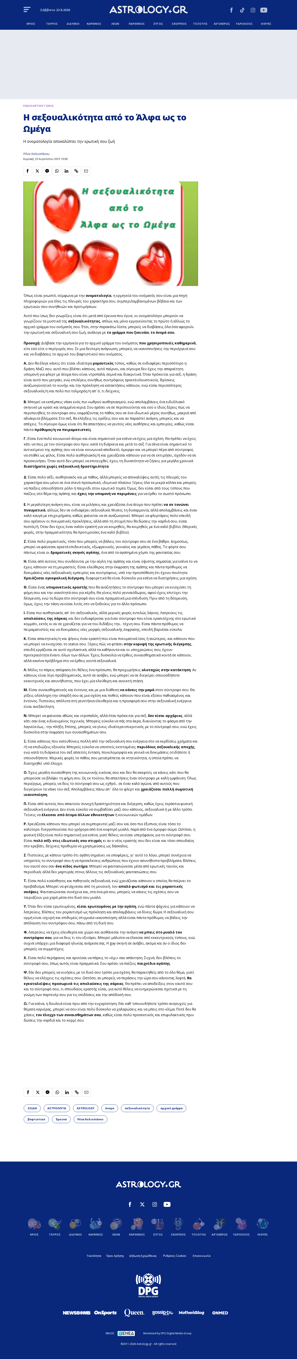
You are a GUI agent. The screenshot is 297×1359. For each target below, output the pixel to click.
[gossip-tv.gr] (163, 1312)
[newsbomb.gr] (77, 1312)
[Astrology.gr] (148, 10)
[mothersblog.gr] (191, 1312)
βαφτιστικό (36, 1119)
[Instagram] (253, 11)
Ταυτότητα (94, 1256)
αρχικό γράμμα (171, 1108)
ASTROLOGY (85, 1108)
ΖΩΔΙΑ (32, 1108)
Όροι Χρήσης (115, 1256)
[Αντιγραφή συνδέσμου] (76, 171)
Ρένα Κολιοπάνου (36, 154)
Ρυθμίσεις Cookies (174, 1255)
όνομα (109, 1108)
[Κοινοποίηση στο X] (37, 171)
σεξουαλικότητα (137, 1108)
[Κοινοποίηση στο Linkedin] (66, 171)
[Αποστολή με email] (86, 171)
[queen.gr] (134, 1312)
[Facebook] (231, 11)
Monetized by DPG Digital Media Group (167, 1333)
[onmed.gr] (220, 1312)
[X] (142, 1205)
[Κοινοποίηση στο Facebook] (27, 171)
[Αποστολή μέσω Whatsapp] (56, 171)
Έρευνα (61, 1119)
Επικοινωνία (201, 1256)
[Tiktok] (242, 11)
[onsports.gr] (105, 1312)
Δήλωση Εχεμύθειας (143, 1256)
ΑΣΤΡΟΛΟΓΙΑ (56, 1108)
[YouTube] (263, 11)
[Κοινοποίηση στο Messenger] (47, 171)
